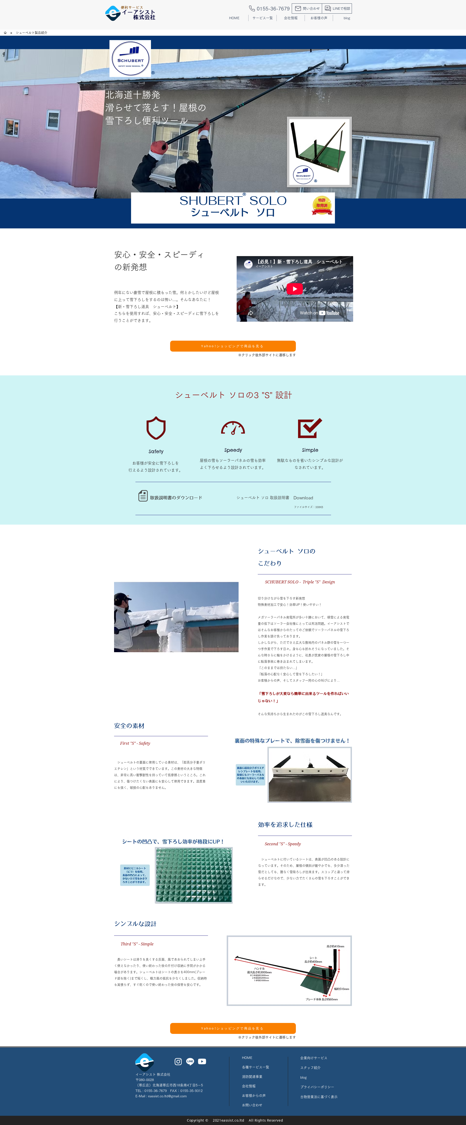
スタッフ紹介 (310, 1067)
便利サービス (132, 8)
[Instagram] (178, 1061)
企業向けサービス (313, 1058)
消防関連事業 (252, 1076)
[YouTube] (202, 1061)
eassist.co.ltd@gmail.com (167, 1096)
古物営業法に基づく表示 (319, 1097)
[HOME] (5, 33)
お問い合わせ (252, 1105)
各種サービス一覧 (255, 1067)
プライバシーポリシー (317, 1087)
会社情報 (249, 1086)
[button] (262, 18)
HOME (247, 1057)
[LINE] (190, 1061)
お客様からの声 (254, 1095)
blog (303, 1077)
